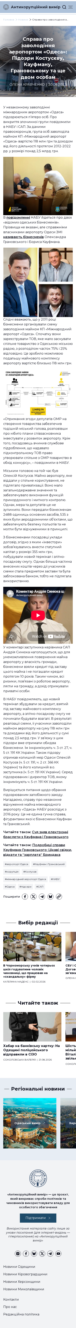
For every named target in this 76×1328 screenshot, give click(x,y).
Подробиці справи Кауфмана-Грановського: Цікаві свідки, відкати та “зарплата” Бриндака (37, 850)
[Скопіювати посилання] (59, 897)
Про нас (10, 1307)
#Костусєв (29, 871)
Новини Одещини (19, 1267)
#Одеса (10, 886)
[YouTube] (58, 1254)
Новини (23, 19)
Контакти (11, 1299)
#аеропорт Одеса (16, 864)
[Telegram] (42, 897)
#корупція (11, 871)
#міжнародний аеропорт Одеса (25, 879)
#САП (39, 886)
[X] (33, 897)
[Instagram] (18, 1254)
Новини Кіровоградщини (25, 1274)
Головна (8, 19)
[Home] (6, 7)
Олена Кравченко (27, 85)
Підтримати (36, 1218)
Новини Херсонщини (21, 1282)
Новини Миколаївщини (23, 1289)
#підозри (25, 886)
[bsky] (50, 897)
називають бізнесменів (23, 237)
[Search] (64, 7)
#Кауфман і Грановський (49, 864)
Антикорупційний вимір (35, 7)
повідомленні (18, 217)
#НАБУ (55, 879)
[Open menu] (70, 7)
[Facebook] (25, 897)
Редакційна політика (21, 1314)
